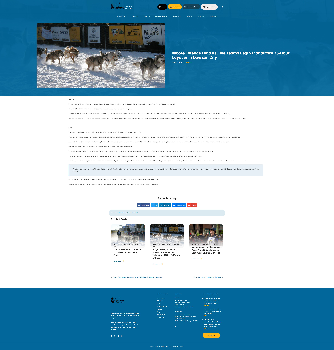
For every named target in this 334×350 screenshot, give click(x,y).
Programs (201, 16)
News (145, 16)
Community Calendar (161, 16)
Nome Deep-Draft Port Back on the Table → (208, 277)
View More (117, 261)
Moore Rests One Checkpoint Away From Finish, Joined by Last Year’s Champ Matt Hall (206, 250)
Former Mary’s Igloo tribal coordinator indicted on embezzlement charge (212, 301)
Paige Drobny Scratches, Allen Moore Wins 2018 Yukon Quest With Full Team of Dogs (166, 253)
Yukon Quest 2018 (133, 213)
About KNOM (121, 16)
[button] (127, 16)
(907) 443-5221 (179, 305)
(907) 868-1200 (179, 318)
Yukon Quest (121, 213)
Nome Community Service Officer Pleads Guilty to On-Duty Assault (212, 311)
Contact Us (213, 16)
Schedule (135, 16)
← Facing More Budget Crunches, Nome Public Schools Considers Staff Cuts (136, 277)
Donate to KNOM (162, 306)
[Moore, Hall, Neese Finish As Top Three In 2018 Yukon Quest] (128, 236)
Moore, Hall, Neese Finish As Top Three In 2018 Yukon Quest (127, 252)
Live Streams (177, 16)
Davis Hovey (187, 62)
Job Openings (161, 314)
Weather (189, 16)
